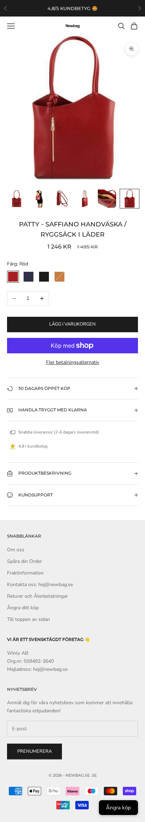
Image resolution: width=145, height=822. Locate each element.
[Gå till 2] (39, 198)
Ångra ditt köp (23, 607)
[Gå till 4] (84, 198)
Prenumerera (34, 751)
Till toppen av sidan (28, 619)
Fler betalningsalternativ (72, 362)
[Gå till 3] (62, 198)
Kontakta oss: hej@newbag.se (40, 584)
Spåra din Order (24, 561)
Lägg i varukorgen (72, 324)
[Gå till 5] (107, 198)
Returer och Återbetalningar (37, 596)
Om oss (15, 549)
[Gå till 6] (129, 198)
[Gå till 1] (17, 198)
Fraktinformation (25, 573)
